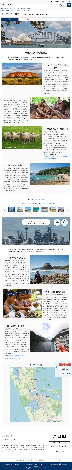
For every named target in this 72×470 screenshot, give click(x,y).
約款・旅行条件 (23, 460)
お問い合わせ (60, 451)
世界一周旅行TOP (5, 10)
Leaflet (47, 421)
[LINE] (59, 436)
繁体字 (62, 1)
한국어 (68, 1)
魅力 (10, 19)
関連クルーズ (62, 19)
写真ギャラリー (44, 19)
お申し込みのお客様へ (33, 460)
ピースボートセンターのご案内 (54, 460)
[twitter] (64, 436)
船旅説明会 (65, 369)
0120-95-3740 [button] (59, 443)
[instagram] (54, 436)
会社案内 (17, 460)
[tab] (11, 210)
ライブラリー (65, 460)
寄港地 (27, 19)
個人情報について (43, 460)
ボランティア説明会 (65, 373)
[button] (36, 393)
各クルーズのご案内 (46, 203)
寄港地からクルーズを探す (16, 10)
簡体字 (56, 1)
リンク (12, 460)
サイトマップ (6, 460)
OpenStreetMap (54, 421)
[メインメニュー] (69, 5)
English (50, 1)
